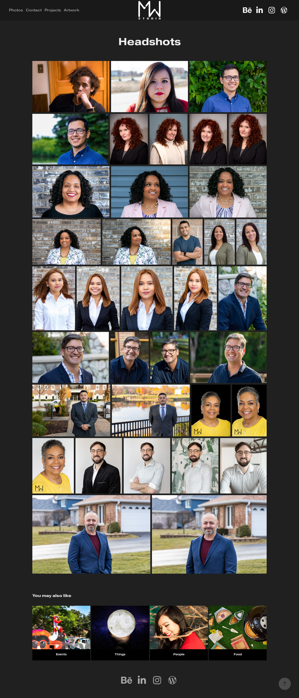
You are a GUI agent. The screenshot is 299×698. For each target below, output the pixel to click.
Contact (34, 10)
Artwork (71, 10)
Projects (53, 10)
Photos (16, 10)
